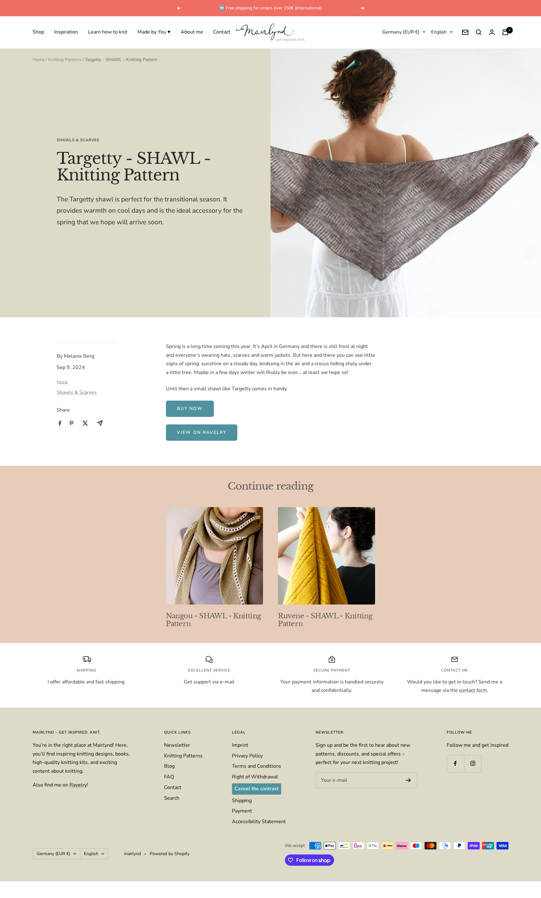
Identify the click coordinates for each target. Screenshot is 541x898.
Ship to (215, 422)
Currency (217, 470)
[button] (270, 433)
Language (218, 446)
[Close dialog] (334, 396)
